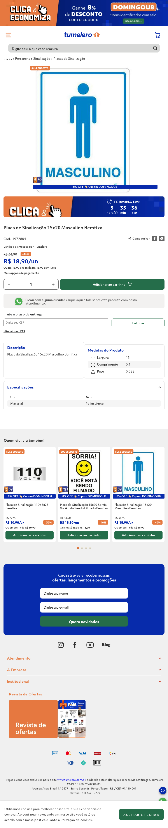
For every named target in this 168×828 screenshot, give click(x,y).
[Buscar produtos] (155, 48)
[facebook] (154, 238)
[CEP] (56, 319)
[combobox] (83, 48)
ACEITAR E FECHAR (141, 815)
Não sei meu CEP (14, 331)
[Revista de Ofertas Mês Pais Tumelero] (47, 737)
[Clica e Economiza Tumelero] (84, 13)
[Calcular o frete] (138, 323)
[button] (162, 791)
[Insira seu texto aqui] (61, 645)
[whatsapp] (161, 238)
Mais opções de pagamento (21, 273)
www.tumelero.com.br (71, 780)
